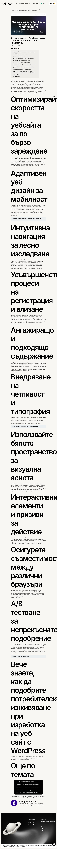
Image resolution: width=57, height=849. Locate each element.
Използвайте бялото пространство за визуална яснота (24, 64)
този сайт (24, 796)
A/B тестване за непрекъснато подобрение (22, 69)
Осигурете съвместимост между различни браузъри (24, 67)
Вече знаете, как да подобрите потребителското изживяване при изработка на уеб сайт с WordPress (24, 72)
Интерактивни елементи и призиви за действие (23, 66)
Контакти (38, 3)
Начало (12, 3)
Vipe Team (31, 801)
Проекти (26, 3)
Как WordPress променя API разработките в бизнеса (27, 792)
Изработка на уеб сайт (33, 9)
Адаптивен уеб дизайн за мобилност (20, 55)
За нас (30, 3)
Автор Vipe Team (16, 76)
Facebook (30, 822)
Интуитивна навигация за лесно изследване (22, 56)
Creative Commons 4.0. (28, 797)
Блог (34, 3)
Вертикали (21, 3)
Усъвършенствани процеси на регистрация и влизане (24, 58)
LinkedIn (30, 827)
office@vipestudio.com (48, 822)
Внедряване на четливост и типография (21, 62)
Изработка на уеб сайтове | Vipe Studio (19, 9)
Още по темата (16, 74)
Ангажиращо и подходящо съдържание (21, 60)
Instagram (30, 824)
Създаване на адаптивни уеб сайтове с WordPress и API (28, 790)
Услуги (16, 3)
